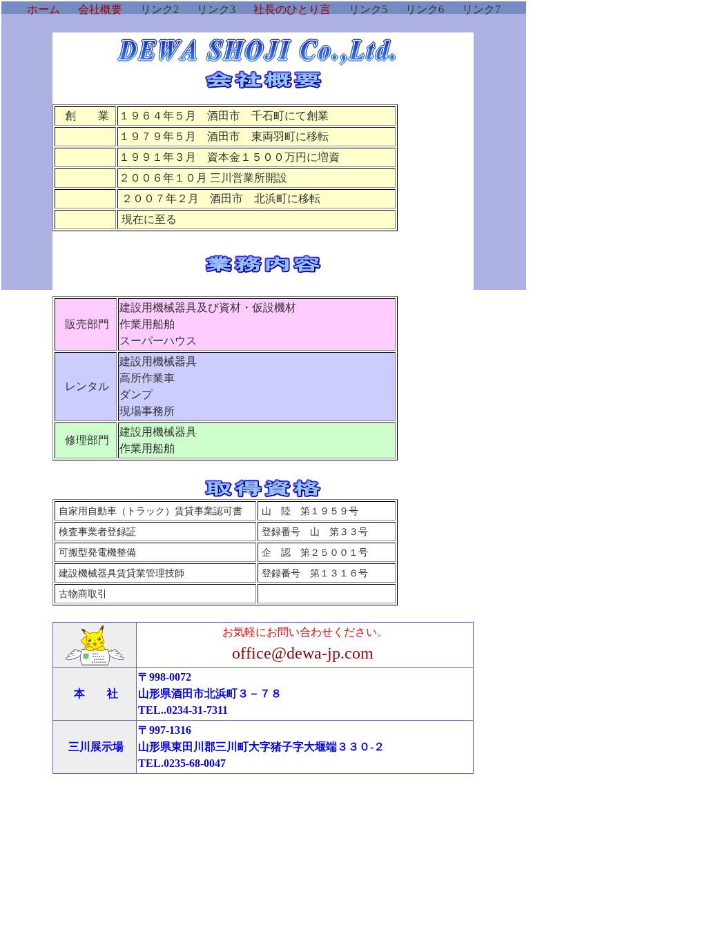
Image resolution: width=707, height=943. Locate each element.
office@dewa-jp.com (303, 653)
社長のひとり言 (292, 9)
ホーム (43, 9)
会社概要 (100, 9)
